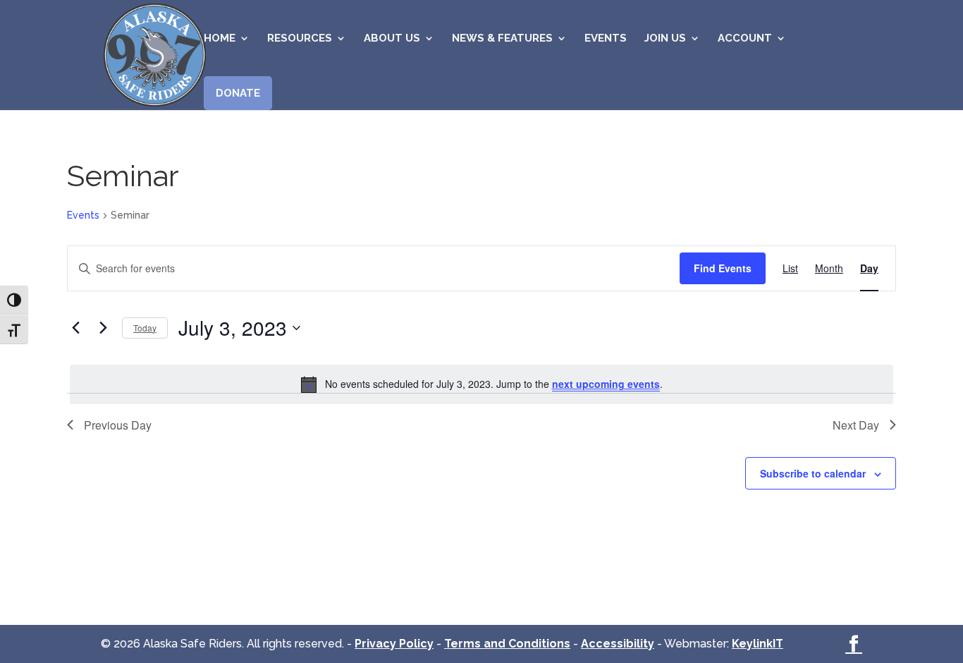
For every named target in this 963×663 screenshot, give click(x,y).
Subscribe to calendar (813, 473)
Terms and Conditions (507, 643)
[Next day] (102, 328)
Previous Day (118, 425)
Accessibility (617, 643)
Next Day (856, 425)
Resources (299, 38)
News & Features (502, 38)
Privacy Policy (394, 643)
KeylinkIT (757, 643)
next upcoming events (606, 384)
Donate (238, 93)
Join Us (665, 38)
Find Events (723, 268)
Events (605, 38)
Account (745, 38)
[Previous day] (75, 328)
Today (145, 328)
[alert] (481, 384)
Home (219, 38)
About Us (392, 38)
